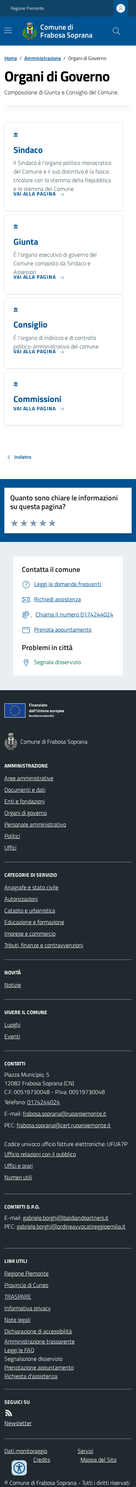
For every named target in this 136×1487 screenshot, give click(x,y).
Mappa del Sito (98, 1459)
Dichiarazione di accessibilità (38, 1331)
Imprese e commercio (29, 933)
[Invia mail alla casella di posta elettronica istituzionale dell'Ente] (64, 1113)
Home (10, 58)
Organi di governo (25, 812)
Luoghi (12, 1024)
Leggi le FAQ (19, 1350)
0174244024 (43, 1102)
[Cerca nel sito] (113, 31)
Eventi (12, 1036)
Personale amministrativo (35, 824)
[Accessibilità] (19, 1468)
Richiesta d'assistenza (30, 1376)
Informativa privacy (27, 1308)
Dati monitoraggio (25, 1451)
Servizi (85, 1451)
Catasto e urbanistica (29, 910)
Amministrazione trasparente (39, 1341)
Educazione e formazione (34, 922)
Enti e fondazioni (24, 801)
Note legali (17, 1319)
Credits (41, 1459)
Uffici (10, 847)
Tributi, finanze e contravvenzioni (43, 945)
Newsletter (18, 1423)
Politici (12, 836)
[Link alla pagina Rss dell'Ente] (8, 1413)
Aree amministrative (28, 778)
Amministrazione (42, 58)
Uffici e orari (18, 1165)
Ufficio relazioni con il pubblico (40, 1154)
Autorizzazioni (21, 898)
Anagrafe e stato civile (31, 887)
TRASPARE (17, 1296)
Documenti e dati (24, 789)
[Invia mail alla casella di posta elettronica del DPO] (65, 1217)
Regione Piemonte (27, 8)
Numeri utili (18, 1177)
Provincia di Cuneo (26, 1285)
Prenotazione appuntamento (39, 1367)
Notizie (12, 984)
